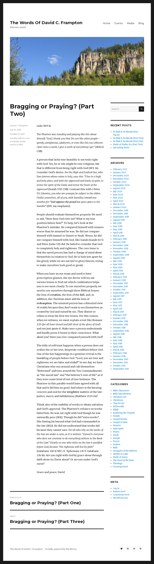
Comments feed (121, 494)
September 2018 (121, 255)
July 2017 (117, 299)
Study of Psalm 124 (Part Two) (128, 144)
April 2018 (118, 270)
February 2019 (120, 239)
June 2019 (117, 226)
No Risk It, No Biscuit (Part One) (128, 141)
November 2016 (120, 324)
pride (22, 141)
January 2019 (119, 242)
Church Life (118, 403)
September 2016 (121, 331)
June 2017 (117, 302)
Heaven (117, 425)
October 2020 (119, 182)
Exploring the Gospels (124, 412)
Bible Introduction (122, 393)
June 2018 (117, 264)
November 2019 (120, 213)
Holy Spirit (118, 428)
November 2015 (120, 362)
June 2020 (118, 194)
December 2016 (120, 321)
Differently (118, 406)
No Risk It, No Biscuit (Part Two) (128, 138)
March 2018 (118, 274)
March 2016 (118, 350)
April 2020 (118, 201)
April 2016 (118, 346)
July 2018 (117, 261)
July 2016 (117, 337)
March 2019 (118, 236)
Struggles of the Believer (125, 451)
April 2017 (117, 308)
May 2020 (118, 198)
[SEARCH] (141, 109)
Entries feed (119, 491)
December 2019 (120, 210)
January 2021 (119, 172)
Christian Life (119, 397)
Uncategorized (120, 466)
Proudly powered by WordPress (61, 549)
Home (106, 23)
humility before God (19, 138)
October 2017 (119, 289)
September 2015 (121, 369)
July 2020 (117, 191)
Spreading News (121, 147)
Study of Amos (120, 457)
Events (118, 23)
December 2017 (120, 283)
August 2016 (119, 334)
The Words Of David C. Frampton (46, 22)
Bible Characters (121, 390)
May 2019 (117, 229)
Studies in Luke (17, 134)
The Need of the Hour (123, 460)
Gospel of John (120, 422)
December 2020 (121, 175)
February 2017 (120, 315)
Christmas (118, 400)
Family (116, 416)
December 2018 (120, 245)
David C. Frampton (19, 125)
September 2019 (121, 217)
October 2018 (119, 251)
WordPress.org (120, 498)
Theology (117, 463)
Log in (116, 488)
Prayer (116, 441)
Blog (141, 23)
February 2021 (120, 169)
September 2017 (121, 293)
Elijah (116, 409)
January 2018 (119, 280)
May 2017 (117, 305)
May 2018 (117, 267)
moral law (14, 141)
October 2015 (119, 365)
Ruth (115, 447)
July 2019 (117, 223)
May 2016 (117, 343)
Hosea (116, 432)
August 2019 (119, 220)
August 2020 (119, 188)
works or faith (16, 144)
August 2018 (119, 258)
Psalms (116, 444)
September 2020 (121, 185)
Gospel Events (120, 419)
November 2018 (120, 248)
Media (130, 23)
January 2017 (119, 318)
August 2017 (119, 296)
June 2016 (117, 340)
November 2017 (120, 286)
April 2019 (118, 232)
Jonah (116, 435)
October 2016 (119, 327)
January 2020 (119, 207)
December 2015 (120, 359)
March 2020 (119, 204)
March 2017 (118, 312)
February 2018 (120, 277)
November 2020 (121, 179)
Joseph (116, 438)
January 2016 (119, 356)
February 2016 (120, 353)
